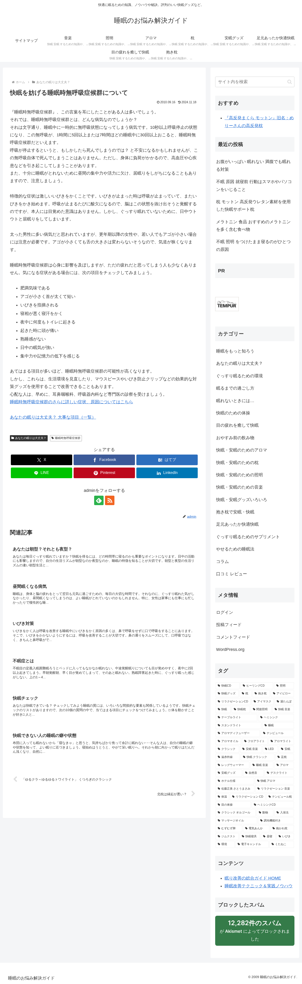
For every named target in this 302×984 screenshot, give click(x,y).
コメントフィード (233, 637)
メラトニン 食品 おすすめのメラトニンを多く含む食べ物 (253, 225)
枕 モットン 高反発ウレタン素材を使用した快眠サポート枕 (253, 205)
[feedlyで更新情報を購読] (99, 500)
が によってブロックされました (255, 932)
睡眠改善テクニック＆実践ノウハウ (259, 886)
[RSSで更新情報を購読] (109, 500)
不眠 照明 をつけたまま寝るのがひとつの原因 (253, 245)
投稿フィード (229, 624)
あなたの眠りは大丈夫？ (30, 438)
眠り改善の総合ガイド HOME (253, 878)
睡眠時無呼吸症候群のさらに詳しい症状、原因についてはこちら (71, 402)
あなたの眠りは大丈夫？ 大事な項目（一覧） (53, 417)
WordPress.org (230, 649)
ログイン (224, 612)
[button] (289, 82)
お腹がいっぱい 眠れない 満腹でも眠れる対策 (253, 165)
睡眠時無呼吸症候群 (67, 438)
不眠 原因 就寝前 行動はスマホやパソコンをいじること (254, 185)
